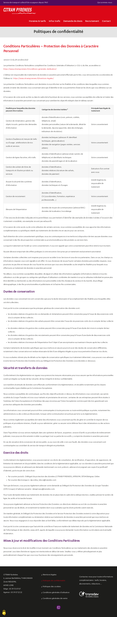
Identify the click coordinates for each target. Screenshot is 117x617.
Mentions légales (49, 575)
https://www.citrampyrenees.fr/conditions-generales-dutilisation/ (30, 69)
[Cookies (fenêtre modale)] (4, 613)
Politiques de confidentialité (54, 581)
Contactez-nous (86, 577)
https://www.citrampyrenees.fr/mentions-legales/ (33, 79)
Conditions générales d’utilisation (56, 593)
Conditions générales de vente (55, 599)
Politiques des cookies (52, 587)
